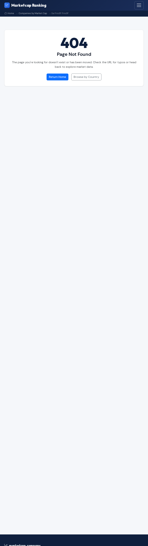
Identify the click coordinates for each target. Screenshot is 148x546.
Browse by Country (86, 77)
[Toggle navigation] (139, 5)
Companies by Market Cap (33, 13)
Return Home (57, 77)
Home (11, 13)
